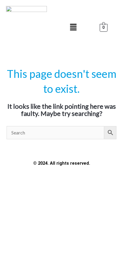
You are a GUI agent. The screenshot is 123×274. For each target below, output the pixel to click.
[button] (73, 27)
